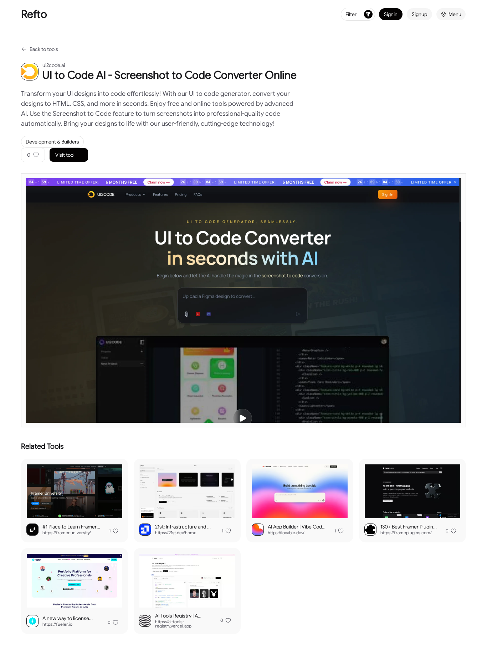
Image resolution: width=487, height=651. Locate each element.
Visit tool (65, 155)
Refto (34, 14)
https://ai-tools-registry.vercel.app (173, 624)
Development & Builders (52, 142)
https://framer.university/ (66, 533)
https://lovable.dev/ (286, 533)
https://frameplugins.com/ (406, 533)
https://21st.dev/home (175, 533)
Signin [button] (391, 14)
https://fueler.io (57, 624)
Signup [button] (419, 14)
